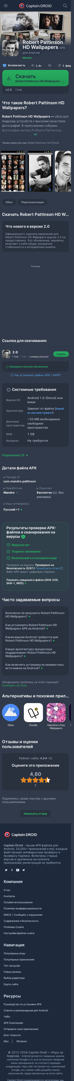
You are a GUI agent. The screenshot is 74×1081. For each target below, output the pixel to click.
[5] (47, 780)
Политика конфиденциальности (23, 908)
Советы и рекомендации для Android (26, 1010)
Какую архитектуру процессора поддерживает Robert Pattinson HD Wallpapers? (30, 652)
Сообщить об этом (14, 685)
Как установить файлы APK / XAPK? (37, 375)
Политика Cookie (14, 927)
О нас (7, 890)
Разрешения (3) (13, 455)
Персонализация (32, 202)
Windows (21, 1041)
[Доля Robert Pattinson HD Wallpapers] (66, 15)
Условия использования (18, 902)
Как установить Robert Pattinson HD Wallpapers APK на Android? (31, 626)
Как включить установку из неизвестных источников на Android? (34, 666)
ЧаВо (7, 1016)
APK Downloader (13, 1022)
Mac (6, 1041)
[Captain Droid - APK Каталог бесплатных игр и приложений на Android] (35, 5)
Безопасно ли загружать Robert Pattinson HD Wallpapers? (35, 614)
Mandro (27, 57)
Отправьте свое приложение (21, 1029)
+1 (11, 509)
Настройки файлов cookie (19, 933)
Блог (6, 1035)
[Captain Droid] (24, 835)
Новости (15, 1035)
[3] (35, 780)
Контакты (9, 896)
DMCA (7, 914)
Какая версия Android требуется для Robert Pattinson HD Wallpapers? (31, 638)
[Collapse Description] (35, 131)
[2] (29, 780)
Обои (9, 202)
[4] (41, 780)
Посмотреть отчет (48, 568)
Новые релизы (12, 971)
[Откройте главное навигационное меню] (6, 5)
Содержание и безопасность (21, 920)
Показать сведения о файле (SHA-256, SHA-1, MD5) (32, 581)
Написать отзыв (35, 813)
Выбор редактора (14, 977)
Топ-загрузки (12, 965)
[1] (24, 780)
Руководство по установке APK (23, 1004)
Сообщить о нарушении (28, 914)
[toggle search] (65, 5)
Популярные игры (14, 953)
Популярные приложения (19, 959)
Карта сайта (11, 984)
